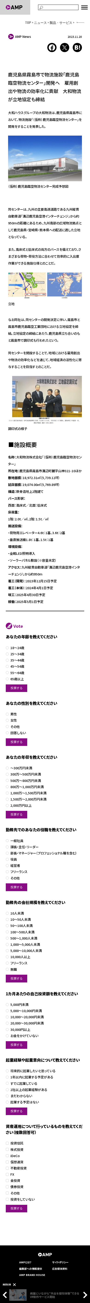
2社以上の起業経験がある (28, 1090)
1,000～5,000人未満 (25, 944)
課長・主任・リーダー (24, 847)
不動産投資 (18, 1168)
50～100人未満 (21, 926)
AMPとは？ (25, 1262)
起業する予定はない (24, 1102)
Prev (6, 1295)
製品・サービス (61, 22)
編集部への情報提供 (30, 1268)
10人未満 (17, 913)
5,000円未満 (19, 1004)
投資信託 (16, 1143)
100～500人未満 (22, 932)
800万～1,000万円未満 (27, 787)
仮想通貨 (16, 1162)
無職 (13, 969)
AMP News (23, 36)
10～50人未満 (20, 919)
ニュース (40, 22)
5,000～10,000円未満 (26, 1011)
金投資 (15, 1180)
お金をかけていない (24, 1036)
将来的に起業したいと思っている (33, 1071)
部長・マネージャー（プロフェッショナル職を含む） (43, 853)
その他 (15, 727)
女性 (13, 720)
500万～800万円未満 (25, 780)
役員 (13, 859)
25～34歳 (17, 654)
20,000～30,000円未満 (27, 1023)
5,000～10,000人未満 (26, 951)
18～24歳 (17, 648)
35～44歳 (17, 660)
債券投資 (16, 1187)
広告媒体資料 (59, 1268)
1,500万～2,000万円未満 (28, 799)
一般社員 (16, 841)
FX (12, 1174)
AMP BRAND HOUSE (32, 1275)
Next (84, 1295)
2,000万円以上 (21, 805)
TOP (28, 22)
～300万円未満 (21, 768)
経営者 (15, 865)
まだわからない (21, 1096)
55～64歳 (17, 673)
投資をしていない (22, 1199)
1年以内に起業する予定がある (31, 1077)
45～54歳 (17, 666)
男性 (13, 714)
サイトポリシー (60, 1262)
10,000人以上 (20, 957)
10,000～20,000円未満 (27, 1017)
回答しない (18, 733)
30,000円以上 (20, 1029)
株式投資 (16, 1149)
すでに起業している (23, 1083)
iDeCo (15, 1156)
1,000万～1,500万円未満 (28, 793)
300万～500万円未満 (25, 774)
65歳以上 (17, 679)
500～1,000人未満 (23, 938)
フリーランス (18, 872)
